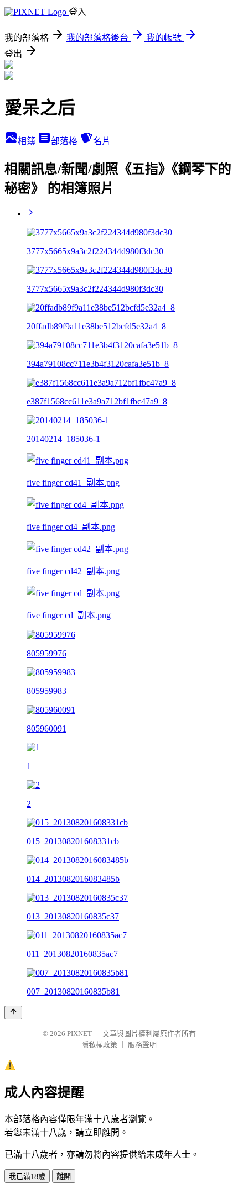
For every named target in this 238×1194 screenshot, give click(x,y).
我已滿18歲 (27, 1176)
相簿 (28, 141)
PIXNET (79, 1033)
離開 (63, 1176)
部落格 (65, 141)
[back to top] (13, 1012)
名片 (102, 141)
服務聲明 (142, 1044)
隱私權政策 (99, 1044)
